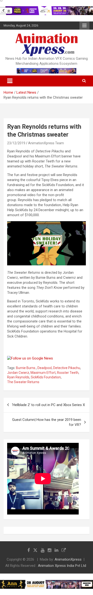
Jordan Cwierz (18, 373)
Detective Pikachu (66, 368)
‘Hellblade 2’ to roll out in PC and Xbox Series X (48, 405)
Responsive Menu (84, 25)
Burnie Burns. (26, 368)
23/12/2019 (16, 143)
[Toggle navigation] (10, 80)
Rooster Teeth (67, 373)
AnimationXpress (68, 559)
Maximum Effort (43, 373)
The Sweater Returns (23, 382)
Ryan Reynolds (18, 377)
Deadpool (44, 368)
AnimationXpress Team (46, 143)
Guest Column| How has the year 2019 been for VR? (46, 422)
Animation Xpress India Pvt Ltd (62, 565)
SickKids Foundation (46, 377)
